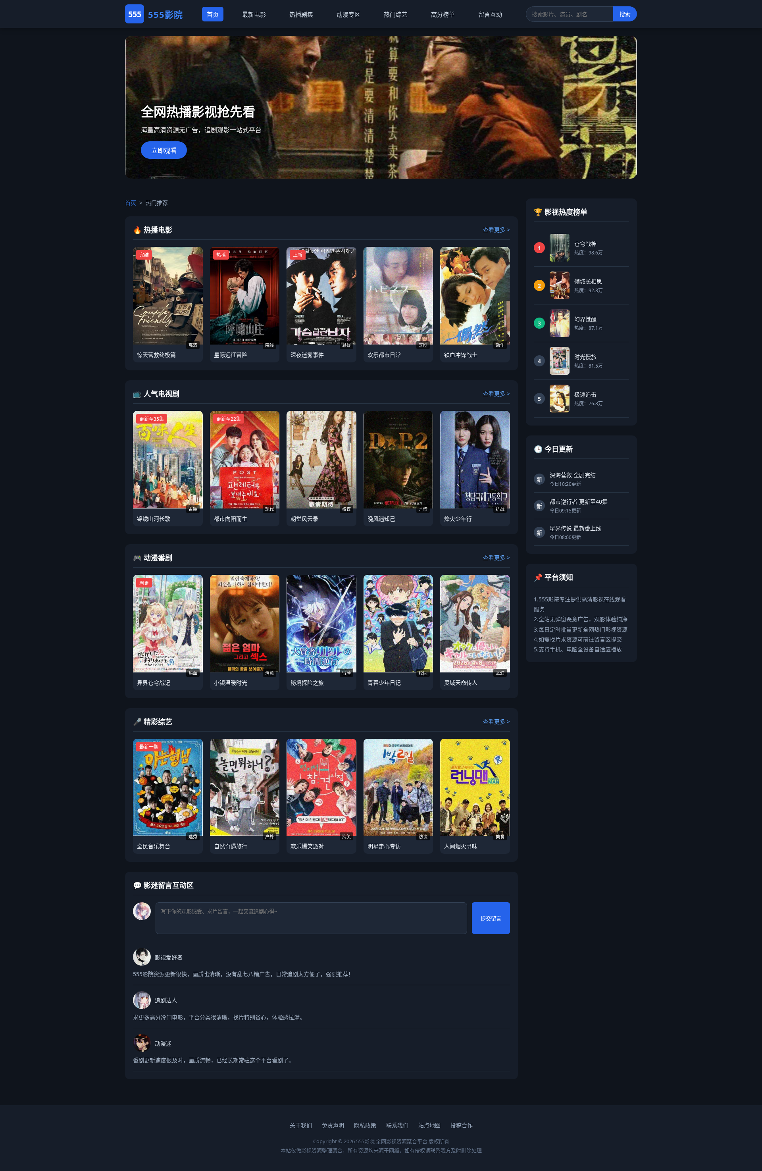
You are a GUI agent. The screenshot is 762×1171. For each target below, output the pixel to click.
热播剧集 (301, 14)
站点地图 (429, 1125)
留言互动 (490, 14)
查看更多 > (496, 229)
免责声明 (333, 1125)
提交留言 (491, 918)
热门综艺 (396, 14)
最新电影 (254, 14)
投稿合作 (461, 1125)
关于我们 (301, 1125)
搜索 (625, 14)
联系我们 (397, 1125)
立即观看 (164, 150)
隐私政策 (365, 1125)
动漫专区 (348, 14)
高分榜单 (443, 14)
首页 (213, 14)
